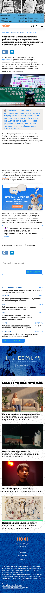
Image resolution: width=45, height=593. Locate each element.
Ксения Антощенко (17, 32)
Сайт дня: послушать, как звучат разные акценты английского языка (19, 308)
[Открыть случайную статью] (32, 26)
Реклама (22, 552)
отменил (5, 177)
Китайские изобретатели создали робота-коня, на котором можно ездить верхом (22, 327)
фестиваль (6, 296)
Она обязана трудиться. (22, 454)
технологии (30, 245)
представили (7, 59)
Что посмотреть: (21, 489)
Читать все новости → (13, 341)
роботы (4, 323)
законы (19, 245)
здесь (7, 236)
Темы (22, 559)
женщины (5, 32)
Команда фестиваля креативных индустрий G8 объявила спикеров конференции (22, 300)
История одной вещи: (19, 526)
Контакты (22, 556)
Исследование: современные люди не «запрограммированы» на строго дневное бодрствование (17, 317)
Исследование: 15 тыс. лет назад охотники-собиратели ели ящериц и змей (20, 335)
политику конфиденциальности (13, 587)
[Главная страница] (6, 25)
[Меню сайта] (42, 26)
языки (4, 304)
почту (5, 582)
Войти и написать (34, 272)
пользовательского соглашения (12, 585)
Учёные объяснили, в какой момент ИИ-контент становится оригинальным (22, 291)
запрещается (23, 576)
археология (6, 331)
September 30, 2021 (29, 164)
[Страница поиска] (37, 26)
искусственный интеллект (12, 287)
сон (3, 312)
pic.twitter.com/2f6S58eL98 (14, 160)
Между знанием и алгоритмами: (21, 417)
